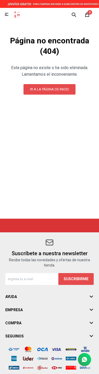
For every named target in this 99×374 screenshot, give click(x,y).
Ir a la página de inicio (49, 89)
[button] (74, 14)
